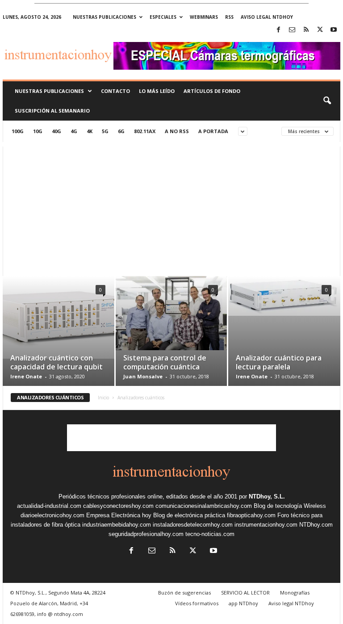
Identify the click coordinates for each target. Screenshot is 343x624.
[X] (319, 30)
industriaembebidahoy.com (116, 524)
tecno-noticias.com (209, 534)
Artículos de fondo (212, 91)
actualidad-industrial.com (49, 506)
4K (89, 131)
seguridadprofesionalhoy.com (146, 534)
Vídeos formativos (196, 603)
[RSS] (306, 30)
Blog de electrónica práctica (189, 515)
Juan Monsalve (143, 376)
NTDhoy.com (316, 524)
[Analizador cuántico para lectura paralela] (284, 296)
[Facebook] (278, 30)
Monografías (295, 592)
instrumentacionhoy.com (265, 524)
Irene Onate (26, 376)
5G (105, 131)
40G (56, 131)
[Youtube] (333, 30)
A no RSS (177, 131)
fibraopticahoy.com (251, 515)
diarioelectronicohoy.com (52, 515)
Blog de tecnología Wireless (290, 506)
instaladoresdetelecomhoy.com (193, 524)
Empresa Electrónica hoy (118, 515)
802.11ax (144, 131)
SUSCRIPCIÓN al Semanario (52, 110)
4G (74, 131)
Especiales (163, 17)
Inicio (103, 397)
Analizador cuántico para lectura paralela (279, 362)
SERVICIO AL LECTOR (245, 592)
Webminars (204, 17)
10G (37, 131)
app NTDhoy (243, 603)
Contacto (115, 91)
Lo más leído (157, 91)
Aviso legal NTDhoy (267, 17)
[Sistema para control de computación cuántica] (171, 313)
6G (121, 131)
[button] (327, 101)
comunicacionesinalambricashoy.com (203, 506)
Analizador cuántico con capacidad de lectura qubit (56, 362)
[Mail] (292, 30)
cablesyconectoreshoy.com (118, 506)
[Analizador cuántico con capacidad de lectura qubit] (58, 317)
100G (18, 131)
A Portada (213, 131)
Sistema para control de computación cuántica (164, 362)
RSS (229, 17)
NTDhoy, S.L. (267, 496)
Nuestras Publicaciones (49, 91)
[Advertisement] (171, 209)
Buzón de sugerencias (184, 592)
